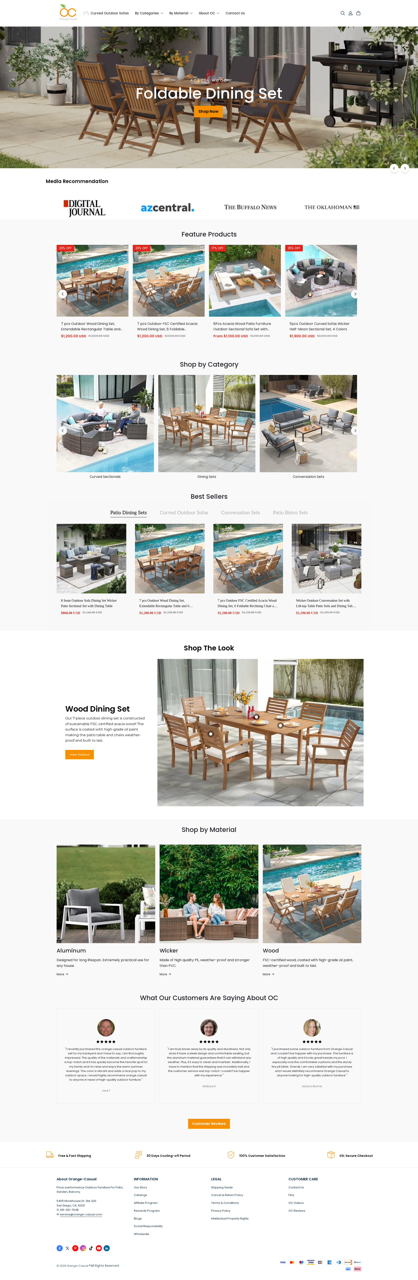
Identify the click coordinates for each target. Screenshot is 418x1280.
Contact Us (296, 1187)
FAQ (291, 1195)
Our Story (140, 1187)
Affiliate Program (146, 1203)
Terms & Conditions (225, 1203)
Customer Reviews (209, 1123)
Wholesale (141, 1234)
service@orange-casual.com (81, 1214)
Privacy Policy (220, 1211)
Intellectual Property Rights (230, 1218)
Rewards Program (147, 1211)
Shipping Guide (222, 1187)
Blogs (138, 1218)
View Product (79, 754)
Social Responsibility (148, 1226)
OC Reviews (296, 1211)
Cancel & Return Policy (227, 1195)
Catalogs (140, 1195)
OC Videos (296, 1203)
